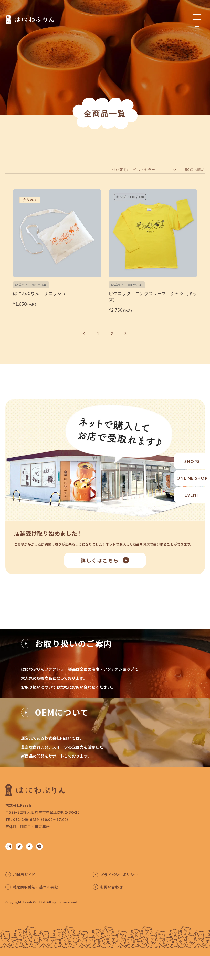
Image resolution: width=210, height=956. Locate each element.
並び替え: (120, 169)
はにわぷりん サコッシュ (39, 294)
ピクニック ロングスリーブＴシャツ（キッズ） (153, 296)
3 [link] (125, 333)
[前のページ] (84, 333)
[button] (197, 28)
